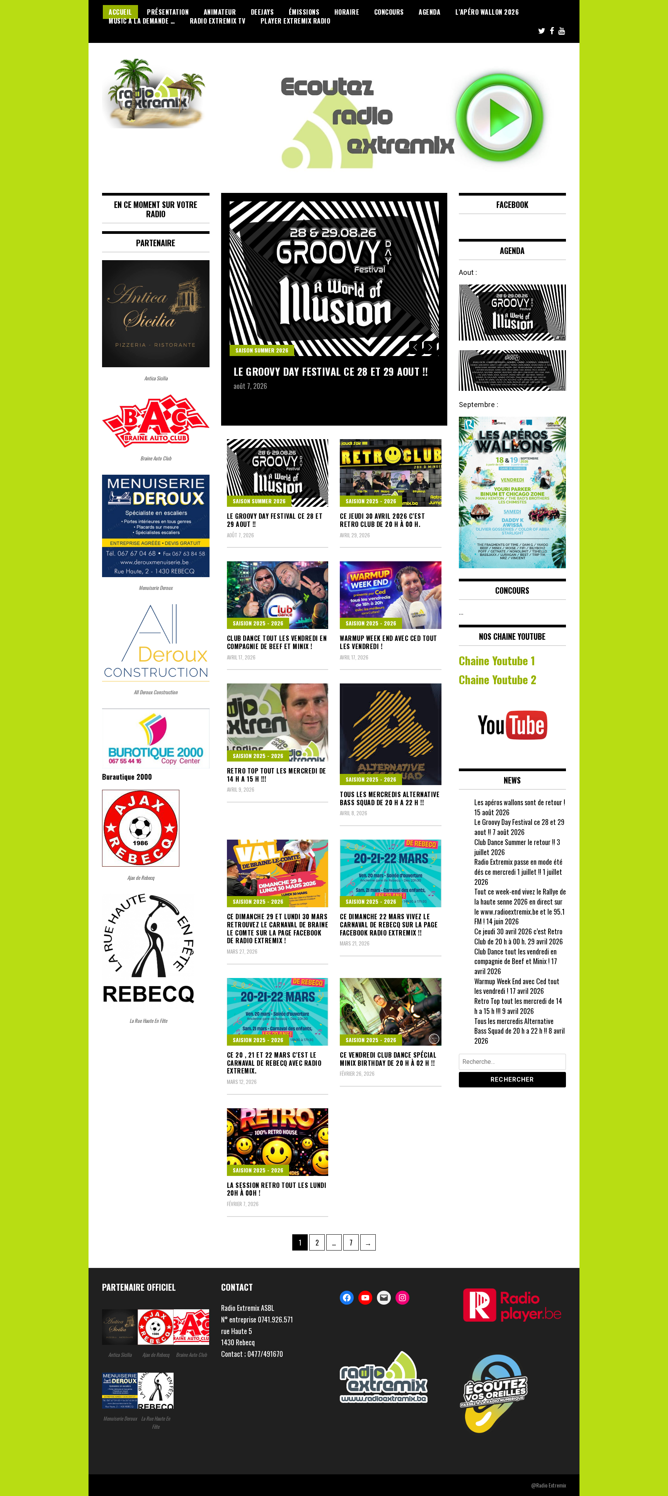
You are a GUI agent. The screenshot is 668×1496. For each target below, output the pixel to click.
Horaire (347, 12)
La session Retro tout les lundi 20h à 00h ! (277, 1189)
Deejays (262, 12)
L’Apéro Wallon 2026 (487, 12)
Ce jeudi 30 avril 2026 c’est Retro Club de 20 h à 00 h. (382, 520)
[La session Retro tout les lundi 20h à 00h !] (278, 1142)
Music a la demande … (142, 21)
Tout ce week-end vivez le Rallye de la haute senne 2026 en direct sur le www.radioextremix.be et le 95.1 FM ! (520, 906)
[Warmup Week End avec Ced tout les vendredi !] (390, 595)
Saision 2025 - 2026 (371, 501)
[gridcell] (275, 1308)
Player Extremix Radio (296, 21)
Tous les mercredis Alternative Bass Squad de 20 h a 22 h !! (390, 798)
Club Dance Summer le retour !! (514, 842)
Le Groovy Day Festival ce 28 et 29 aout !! (330, 371)
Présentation (168, 12)
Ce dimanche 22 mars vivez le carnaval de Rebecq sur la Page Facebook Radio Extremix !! (389, 924)
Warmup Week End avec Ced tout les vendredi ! (388, 642)
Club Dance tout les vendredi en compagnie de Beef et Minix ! (277, 642)
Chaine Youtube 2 (499, 679)
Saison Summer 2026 (261, 350)
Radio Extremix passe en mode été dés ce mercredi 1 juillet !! (518, 867)
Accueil (120, 12)
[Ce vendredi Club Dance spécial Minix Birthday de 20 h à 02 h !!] (390, 1012)
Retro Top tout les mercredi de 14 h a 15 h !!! (276, 775)
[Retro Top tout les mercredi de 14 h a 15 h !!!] (278, 722)
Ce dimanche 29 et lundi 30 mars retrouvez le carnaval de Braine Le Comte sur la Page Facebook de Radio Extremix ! (278, 928)
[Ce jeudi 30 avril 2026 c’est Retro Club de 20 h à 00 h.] (390, 473)
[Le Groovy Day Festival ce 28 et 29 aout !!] (334, 278)
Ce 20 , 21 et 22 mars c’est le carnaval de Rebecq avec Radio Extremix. (274, 1063)
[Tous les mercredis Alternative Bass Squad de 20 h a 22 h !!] (390, 734)
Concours (389, 12)
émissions (304, 12)
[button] (275, 1331)
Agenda (429, 12)
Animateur (220, 12)
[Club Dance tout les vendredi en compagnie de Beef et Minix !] (278, 595)
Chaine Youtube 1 (497, 660)
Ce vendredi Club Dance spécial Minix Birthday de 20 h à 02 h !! (388, 1059)
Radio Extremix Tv (218, 21)
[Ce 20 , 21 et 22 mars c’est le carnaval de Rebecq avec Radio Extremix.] (278, 1012)
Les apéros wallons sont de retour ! (519, 802)
